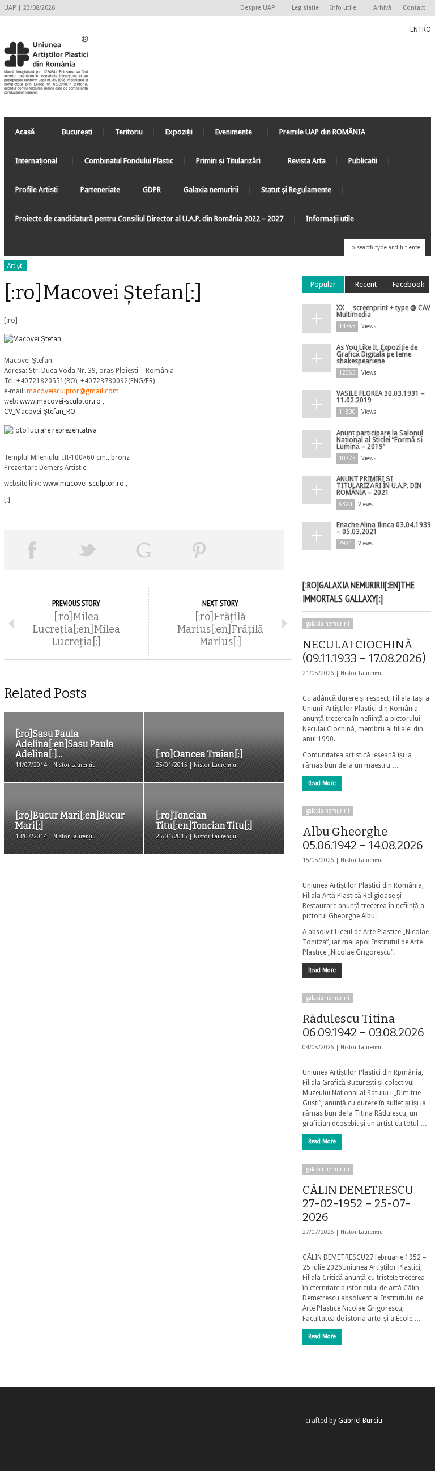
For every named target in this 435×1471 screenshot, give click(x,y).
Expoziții (179, 132)
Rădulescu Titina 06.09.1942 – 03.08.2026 (363, 1025)
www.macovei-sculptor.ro (61, 401)
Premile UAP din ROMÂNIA (316, 135)
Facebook (408, 284)
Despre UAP (254, 8)
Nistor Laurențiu (361, 673)
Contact (414, 7)
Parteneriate (100, 189)
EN (414, 29)
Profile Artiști (36, 189)
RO (426, 29)
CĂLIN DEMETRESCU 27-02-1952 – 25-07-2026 (357, 1203)
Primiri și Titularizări (223, 163)
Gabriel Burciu (360, 1421)
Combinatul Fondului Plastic (128, 160)
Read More (322, 783)
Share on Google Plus (144, 550)
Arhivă (382, 7)
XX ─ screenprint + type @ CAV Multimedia (383, 311)
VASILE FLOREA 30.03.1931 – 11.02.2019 (380, 396)
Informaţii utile (330, 218)
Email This (256, 550)
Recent (366, 284)
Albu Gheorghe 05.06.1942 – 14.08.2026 (362, 838)
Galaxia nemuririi (211, 189)
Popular (323, 284)
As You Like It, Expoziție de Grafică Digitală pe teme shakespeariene (376, 354)
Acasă (19, 135)
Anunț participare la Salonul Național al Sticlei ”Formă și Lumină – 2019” (379, 440)
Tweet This (88, 550)
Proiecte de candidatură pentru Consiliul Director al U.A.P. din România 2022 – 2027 (149, 218)
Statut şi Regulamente (296, 189)
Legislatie (305, 7)
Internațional (30, 163)
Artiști (15, 265)
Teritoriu (129, 132)
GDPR (152, 189)
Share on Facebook (32, 550)
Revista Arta (307, 160)
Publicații (362, 160)
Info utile (340, 8)
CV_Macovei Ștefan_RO (39, 412)
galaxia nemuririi (327, 624)
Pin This (200, 550)
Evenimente (228, 135)
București (77, 132)
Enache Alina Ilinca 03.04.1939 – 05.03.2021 (383, 528)
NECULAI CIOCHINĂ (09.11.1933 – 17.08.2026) (364, 651)
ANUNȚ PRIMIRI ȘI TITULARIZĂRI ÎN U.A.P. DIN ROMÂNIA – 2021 (378, 486)
